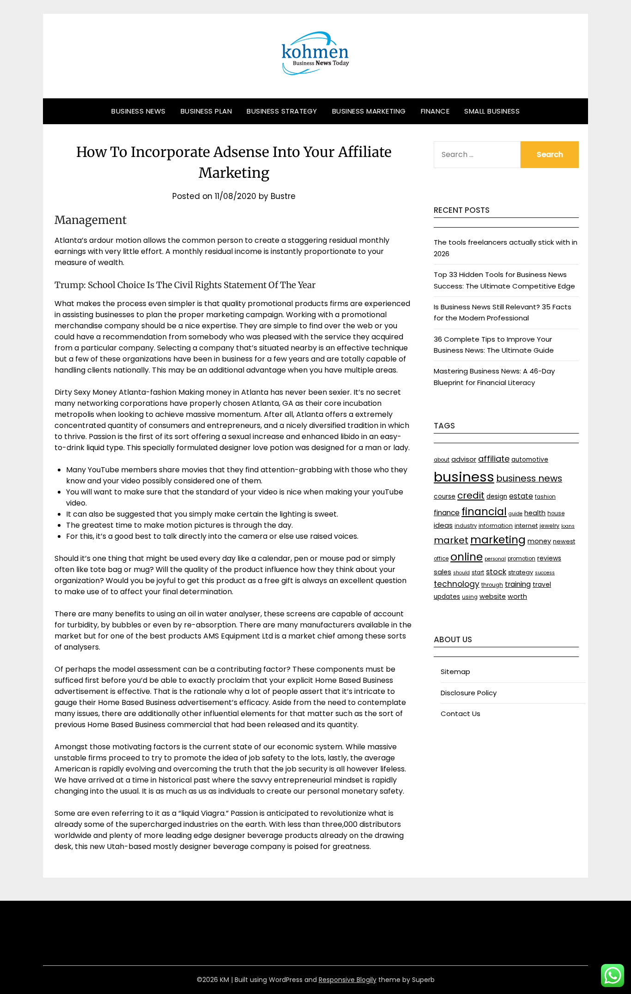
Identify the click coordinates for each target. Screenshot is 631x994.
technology (456, 584)
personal (495, 558)
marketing (498, 539)
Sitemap (455, 671)
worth (517, 596)
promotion (521, 558)
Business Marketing (369, 111)
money (539, 541)
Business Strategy (282, 111)
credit (471, 495)
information (496, 526)
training (518, 584)
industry (466, 526)
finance (447, 513)
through (492, 585)
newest (564, 541)
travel (542, 584)
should (461, 572)
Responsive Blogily (347, 979)
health (535, 513)
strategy (520, 572)
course (444, 496)
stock (496, 571)
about (441, 460)
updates (447, 596)
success (545, 572)
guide (515, 513)
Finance (435, 111)
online (466, 556)
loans (568, 526)
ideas (443, 525)
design (496, 496)
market (451, 540)
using (470, 597)
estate (521, 496)
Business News (138, 111)
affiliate (494, 458)
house (555, 513)
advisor (463, 459)
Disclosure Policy (469, 693)
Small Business (492, 111)
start (478, 572)
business (464, 476)
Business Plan (206, 111)
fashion (545, 496)
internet (526, 525)
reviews (549, 558)
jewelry (549, 526)
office (441, 558)
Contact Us (460, 713)
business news (529, 478)
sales (442, 572)
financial (484, 511)
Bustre (283, 196)
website (492, 596)
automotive (529, 459)
